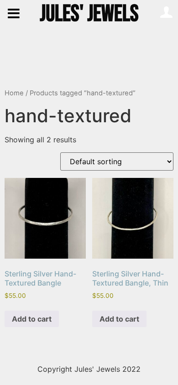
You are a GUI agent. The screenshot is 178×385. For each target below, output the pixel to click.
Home (14, 93)
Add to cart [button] (32, 318)
